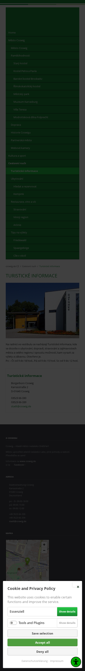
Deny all (42, 652)
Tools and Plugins (31, 623)
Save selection (42, 633)
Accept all (42, 642)
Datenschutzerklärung (35, 661)
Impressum (56, 661)
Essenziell (17, 611)
